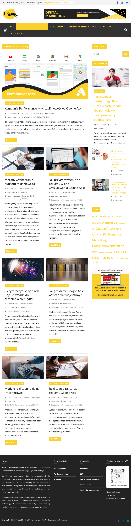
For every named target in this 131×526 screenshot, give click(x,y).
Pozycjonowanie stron (108, 246)
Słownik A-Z (17, 33)
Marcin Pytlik (24, 397)
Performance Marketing (32, 26)
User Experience (97, 262)
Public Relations (105, 252)
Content (122, 217)
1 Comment (11, 401)
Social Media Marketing (118, 258)
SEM (47, 117)
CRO (8, 311)
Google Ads (20, 117)
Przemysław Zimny (26, 113)
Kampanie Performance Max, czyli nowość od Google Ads (43, 108)
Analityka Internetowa (82, 26)
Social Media (57, 26)
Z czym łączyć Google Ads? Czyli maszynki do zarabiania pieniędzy (22, 295)
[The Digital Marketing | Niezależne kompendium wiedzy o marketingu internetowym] (5, 30)
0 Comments (51, 113)
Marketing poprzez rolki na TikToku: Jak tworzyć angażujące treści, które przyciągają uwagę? (119, 187)
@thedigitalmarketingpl (115, 498)
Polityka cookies (61, 474)
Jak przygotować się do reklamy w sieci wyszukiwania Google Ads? (67, 183)
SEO (12, 26)
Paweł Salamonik (69, 192)
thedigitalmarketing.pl (17, 467)
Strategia (105, 26)
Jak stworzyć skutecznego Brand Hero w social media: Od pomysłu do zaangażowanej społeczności (108, 108)
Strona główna (60, 468)
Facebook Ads (21, 196)
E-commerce (11, 117)
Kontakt (57, 479)
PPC (43, 117)
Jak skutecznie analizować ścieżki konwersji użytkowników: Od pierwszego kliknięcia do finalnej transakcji (118, 159)
